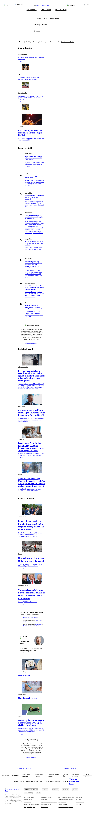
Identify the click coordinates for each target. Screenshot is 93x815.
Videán (25, 625)
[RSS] (42, 629)
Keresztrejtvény (22, 672)
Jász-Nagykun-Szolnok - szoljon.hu (66, 797)
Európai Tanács (22, 516)
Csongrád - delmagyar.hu (29, 807)
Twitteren (25, 621)
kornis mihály (25, 638)
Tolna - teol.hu (79, 797)
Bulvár (75, 789)
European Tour (22, 54)
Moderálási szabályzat (75, 775)
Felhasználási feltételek (39, 775)
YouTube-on (30, 625)
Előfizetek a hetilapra (31, 343)
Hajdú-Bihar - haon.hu (46, 804)
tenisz (19, 716)
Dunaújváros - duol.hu (46, 797)
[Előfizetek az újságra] (71, 5)
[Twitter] (32, 629)
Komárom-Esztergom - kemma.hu (65, 799)
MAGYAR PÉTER (46, 10)
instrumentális (21, 126)
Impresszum (5, 775)
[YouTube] (38, 629)
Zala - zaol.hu (78, 804)
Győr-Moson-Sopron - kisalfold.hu (49, 802)
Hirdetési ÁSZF (65, 775)
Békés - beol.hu (27, 802)
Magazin (65, 789)
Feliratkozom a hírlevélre (67, 42)
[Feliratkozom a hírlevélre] (19, 5)
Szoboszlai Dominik (30, 283)
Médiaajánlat (15, 775)
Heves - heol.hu (44, 807)
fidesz (26, 173)
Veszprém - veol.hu (80, 802)
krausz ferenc (21, 406)
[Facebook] (25, 629)
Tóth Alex (27, 302)
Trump (20, 554)
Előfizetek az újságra (70, 768)
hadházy (20, 474)
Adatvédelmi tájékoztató (26, 775)
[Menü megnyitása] (87, 5)
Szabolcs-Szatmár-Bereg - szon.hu (65, 807)
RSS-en (38, 625)
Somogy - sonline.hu (62, 804)
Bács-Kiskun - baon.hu (29, 797)
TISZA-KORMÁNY (60, 10)
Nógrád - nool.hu (62, 802)
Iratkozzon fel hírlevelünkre (30, 617)
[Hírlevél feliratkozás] (22, 629)
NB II (20, 74)
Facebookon (38, 620)
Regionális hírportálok (31, 789)
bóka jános (21, 439)
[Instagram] (28, 629)
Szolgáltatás (28, 792)
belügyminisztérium (23, 367)
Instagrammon (38, 624)
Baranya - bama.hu (28, 799)
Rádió (38, 792)
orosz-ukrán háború (23, 585)
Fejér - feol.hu (44, 799)
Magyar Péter (28, 153)
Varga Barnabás (22, 93)
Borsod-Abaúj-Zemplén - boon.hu (31, 804)
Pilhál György (24, 636)
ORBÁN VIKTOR (32, 10)
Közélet (45, 789)
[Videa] (35, 629)
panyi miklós (28, 212)
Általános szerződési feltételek (53, 775)
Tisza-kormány (29, 258)
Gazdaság (55, 789)
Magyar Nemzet (42, 18)
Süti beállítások (87, 775)
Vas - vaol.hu (78, 799)
